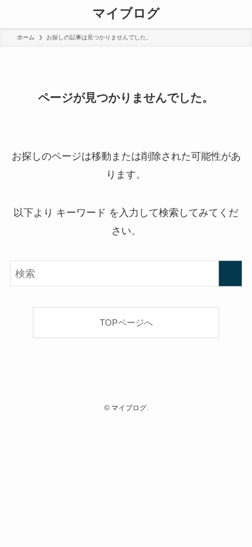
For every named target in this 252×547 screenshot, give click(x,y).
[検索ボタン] (238, 14)
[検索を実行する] (230, 273)
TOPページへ (126, 322)
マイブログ (126, 14)
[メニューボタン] (14, 14)
